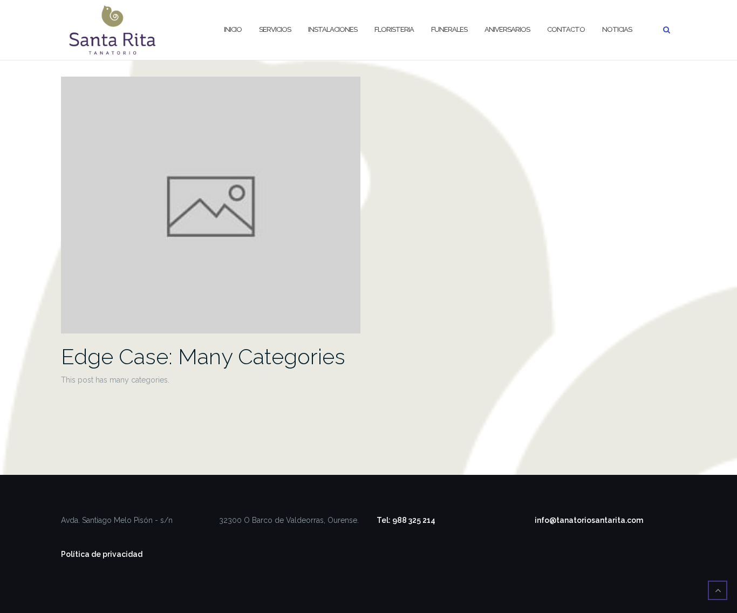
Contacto (566, 29)
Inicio (233, 29)
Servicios (275, 29)
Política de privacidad (101, 554)
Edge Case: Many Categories (203, 356)
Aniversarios (507, 29)
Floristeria (394, 29)
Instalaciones (332, 29)
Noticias (617, 29)
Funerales (449, 29)
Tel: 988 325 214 (406, 520)
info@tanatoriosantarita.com (589, 520)
